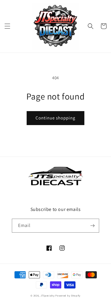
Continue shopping (55, 118)
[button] (7, 26)
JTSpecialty (48, 295)
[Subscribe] (92, 226)
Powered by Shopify (68, 295)
